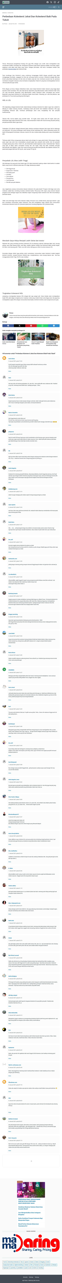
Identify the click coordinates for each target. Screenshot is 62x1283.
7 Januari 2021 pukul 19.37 (15, 817)
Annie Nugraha (12, 468)
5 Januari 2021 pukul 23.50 (15, 415)
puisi (26, 1268)
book (48, 1262)
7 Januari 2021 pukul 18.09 (15, 799)
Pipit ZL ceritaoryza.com (14, 1065)
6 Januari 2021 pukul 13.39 (15, 561)
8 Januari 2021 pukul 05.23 (15, 1032)
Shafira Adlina (12, 885)
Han (9, 1030)
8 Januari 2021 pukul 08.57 (15, 1121)
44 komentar (21, 23)
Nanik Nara (11, 522)
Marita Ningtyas (12, 976)
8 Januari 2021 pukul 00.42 (15, 978)
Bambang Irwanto (13, 593)
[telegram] (54, 325)
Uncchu (38, 1280)
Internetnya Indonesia (13, 1262)
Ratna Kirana (11, 652)
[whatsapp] (42, 325)
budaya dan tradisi (8, 1265)
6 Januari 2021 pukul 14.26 (15, 577)
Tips (22, 1262)
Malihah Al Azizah (13, 1119)
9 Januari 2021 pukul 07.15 (15, 1140)
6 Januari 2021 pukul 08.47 (15, 470)
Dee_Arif (10, 539)
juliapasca (11, 431)
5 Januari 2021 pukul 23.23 (15, 397)
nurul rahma (11, 358)
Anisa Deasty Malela (13, 833)
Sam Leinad (11, 687)
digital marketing (19, 1265)
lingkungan (6, 1268)
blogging (42, 1262)
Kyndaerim (11, 1047)
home (42, 1265)
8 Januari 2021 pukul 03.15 (15, 1015)
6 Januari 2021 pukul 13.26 (15, 542)
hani (9, 706)
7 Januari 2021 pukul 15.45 (15, 745)
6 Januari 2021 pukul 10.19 (15, 491)
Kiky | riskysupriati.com (14, 903)
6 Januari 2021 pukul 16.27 (15, 672)
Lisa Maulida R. (12, 574)
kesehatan (48, 1265)
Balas (9, 371)
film (31, 1265)
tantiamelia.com (12, 558)
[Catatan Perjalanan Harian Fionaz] (6, 2)
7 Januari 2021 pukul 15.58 (15, 764)
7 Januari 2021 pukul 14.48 (15, 726)
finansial (36, 1265)
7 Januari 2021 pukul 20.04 (15, 836)
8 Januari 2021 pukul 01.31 (15, 997)
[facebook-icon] (47, 2)
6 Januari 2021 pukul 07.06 (15, 453)
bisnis (37, 1262)
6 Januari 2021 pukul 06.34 (15, 434)
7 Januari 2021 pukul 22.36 (15, 923)
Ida (9, 450)
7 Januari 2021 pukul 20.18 (15, 853)
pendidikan (20, 1268)
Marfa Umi (11, 920)
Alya (9, 1098)
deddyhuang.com (12, 489)
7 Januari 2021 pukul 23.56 (15, 958)
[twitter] (19, 325)
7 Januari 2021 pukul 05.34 (15, 690)
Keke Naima (11, 395)
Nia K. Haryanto (12, 1138)
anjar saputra (11, 504)
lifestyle (54, 1265)
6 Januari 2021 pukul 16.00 (15, 655)
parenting (13, 1268)
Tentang (37, 1277)
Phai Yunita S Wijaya (13, 797)
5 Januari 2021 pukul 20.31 (15, 380)
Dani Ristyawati (12, 762)
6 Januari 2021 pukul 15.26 (15, 636)
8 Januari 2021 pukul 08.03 (15, 1100)
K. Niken (10, 868)
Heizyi (10, 938)
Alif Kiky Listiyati (12, 995)
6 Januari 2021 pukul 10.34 (15, 507)
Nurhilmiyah (11, 724)
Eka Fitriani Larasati (13, 955)
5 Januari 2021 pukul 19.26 (15, 361)
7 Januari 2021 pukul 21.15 (15, 888)
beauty (32, 1262)
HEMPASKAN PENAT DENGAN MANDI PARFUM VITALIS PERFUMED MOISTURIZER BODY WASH (29, 1201)
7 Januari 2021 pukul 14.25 (15, 709)
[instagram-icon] (55, 2)
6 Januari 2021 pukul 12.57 (15, 524)
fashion (27, 1265)
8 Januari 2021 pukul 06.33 (15, 1050)
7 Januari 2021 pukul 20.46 (15, 870)
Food (4, 1262)
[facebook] (8, 325)
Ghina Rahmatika (12, 1012)
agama (26, 1262)
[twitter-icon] (51, 2)
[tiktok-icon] (58, 2)
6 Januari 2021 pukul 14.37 (15, 596)
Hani (9, 377)
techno (35, 1268)
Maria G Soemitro (13, 412)
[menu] (4, 7)
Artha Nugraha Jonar (13, 779)
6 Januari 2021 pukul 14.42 (15, 616)
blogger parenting (13, 614)
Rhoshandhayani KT (13, 814)
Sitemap (31, 1277)
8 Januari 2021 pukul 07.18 (15, 1085)
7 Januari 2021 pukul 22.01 (15, 905)
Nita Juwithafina (12, 851)
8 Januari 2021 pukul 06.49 (15, 1067)
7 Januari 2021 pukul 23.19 (15, 940)
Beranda (25, 1277)
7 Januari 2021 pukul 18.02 (15, 782)
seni (30, 1268)
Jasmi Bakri (11, 633)
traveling (41, 1268)
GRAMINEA (11, 670)
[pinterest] (31, 325)
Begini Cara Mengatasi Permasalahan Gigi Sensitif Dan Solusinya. (52, 343)
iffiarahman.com (12, 1082)
